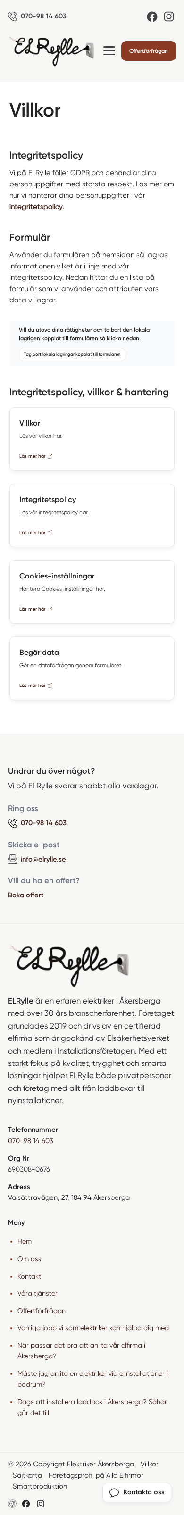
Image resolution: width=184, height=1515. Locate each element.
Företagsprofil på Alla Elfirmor (96, 1475)
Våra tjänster (37, 1293)
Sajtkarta (27, 1475)
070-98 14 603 (30, 1141)
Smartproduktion (40, 1486)
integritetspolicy (36, 206)
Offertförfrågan (148, 51)
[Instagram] (169, 16)
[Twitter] (40, 1503)
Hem (24, 1241)
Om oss (29, 1259)
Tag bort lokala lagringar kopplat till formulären (72, 354)
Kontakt (29, 1276)
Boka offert (26, 895)
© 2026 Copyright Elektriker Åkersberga (71, 1464)
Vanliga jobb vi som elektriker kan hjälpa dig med (93, 1327)
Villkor (150, 1464)
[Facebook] (152, 16)
